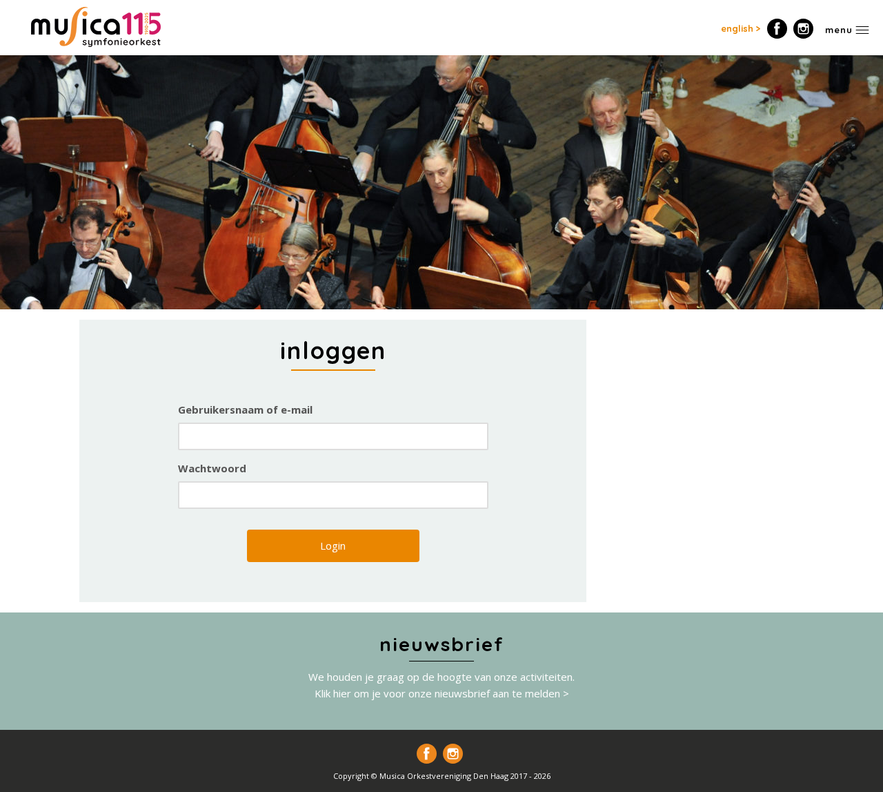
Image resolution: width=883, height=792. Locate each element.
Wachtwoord (212, 468)
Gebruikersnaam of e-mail (245, 409)
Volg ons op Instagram (803, 29)
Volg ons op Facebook (777, 29)
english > (741, 28)
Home (96, 27)
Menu (839, 29)
